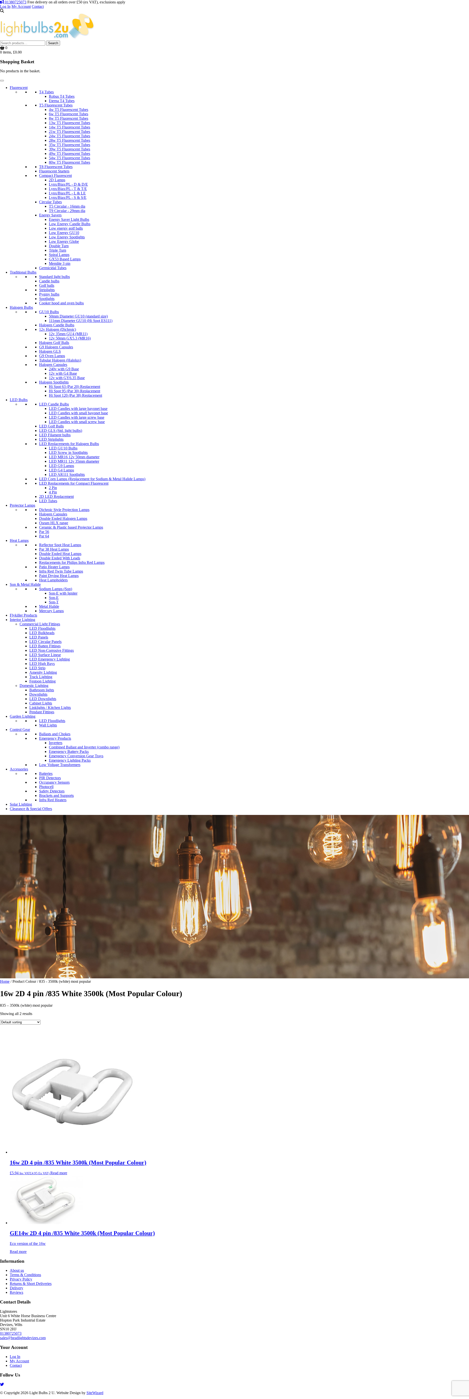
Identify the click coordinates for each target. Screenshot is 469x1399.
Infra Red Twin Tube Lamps (61, 571)
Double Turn (59, 246)
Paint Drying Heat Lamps (59, 576)
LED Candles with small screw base (77, 422)
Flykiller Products (23, 615)
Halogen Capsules (53, 365)
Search (53, 43)
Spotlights (46, 299)
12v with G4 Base (63, 373)
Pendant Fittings (41, 712)
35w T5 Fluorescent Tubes (69, 145)
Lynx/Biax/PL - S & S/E (67, 197)
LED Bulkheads (41, 633)
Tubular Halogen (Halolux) (60, 360)
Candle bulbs (49, 281)
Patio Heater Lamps (54, 567)
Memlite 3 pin (59, 263)
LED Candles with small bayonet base (78, 413)
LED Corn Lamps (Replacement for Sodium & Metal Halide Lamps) (92, 479)
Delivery (16, 1288)
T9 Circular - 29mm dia (67, 211)
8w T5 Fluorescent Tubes (68, 118)
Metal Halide (49, 606)
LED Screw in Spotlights (68, 452)
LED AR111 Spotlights (67, 474)
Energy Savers (50, 215)
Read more (58, 1173)
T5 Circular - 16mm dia (67, 206)
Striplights (47, 290)
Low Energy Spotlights (67, 237)
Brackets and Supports (56, 795)
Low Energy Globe (64, 241)
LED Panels (38, 637)
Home (5, 981)
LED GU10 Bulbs (63, 448)
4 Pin (53, 492)
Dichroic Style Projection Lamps (64, 510)
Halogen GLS (50, 351)
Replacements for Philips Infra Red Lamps (72, 562)
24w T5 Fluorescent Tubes (69, 136)
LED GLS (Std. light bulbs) (60, 430)
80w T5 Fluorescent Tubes (69, 162)
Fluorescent (19, 87)
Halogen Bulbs (21, 307)
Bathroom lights (41, 690)
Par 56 (44, 532)
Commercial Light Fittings (40, 624)
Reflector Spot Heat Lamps (60, 545)
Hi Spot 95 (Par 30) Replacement (74, 391)
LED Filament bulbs (55, 435)
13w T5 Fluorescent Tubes (69, 123)
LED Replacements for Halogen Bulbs (69, 444)
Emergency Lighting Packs (70, 760)
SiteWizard (94, 1393)
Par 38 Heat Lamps (54, 549)
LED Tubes (48, 501)
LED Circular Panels (45, 642)
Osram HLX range (53, 523)
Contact (38, 6)
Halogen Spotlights (54, 382)
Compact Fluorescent (55, 175)
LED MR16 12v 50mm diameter (74, 457)
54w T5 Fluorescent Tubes (69, 158)
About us (17, 1270)
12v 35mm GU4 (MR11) (68, 334)
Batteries (46, 773)
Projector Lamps (22, 505)
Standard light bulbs (54, 277)
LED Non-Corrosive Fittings (51, 650)
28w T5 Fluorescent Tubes (69, 140)
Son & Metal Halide (25, 584)
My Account (21, 6)
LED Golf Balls (51, 426)
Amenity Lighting (43, 672)
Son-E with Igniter (63, 593)
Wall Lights (48, 725)
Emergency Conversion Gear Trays (76, 756)
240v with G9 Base (64, 369)
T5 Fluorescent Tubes (56, 105)
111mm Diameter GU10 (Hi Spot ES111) (80, 321)
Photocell (46, 787)
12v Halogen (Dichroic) (57, 329)
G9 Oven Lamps (52, 356)
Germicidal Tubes (52, 268)
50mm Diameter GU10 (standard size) (78, 316)
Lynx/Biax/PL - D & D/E (68, 184)
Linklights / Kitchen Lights (50, 707)
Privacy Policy (21, 1279)
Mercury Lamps (51, 611)
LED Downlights (42, 699)
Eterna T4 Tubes (62, 101)
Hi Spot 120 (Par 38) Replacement (75, 395)
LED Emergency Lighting (49, 659)
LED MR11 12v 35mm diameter (74, 461)
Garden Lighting (22, 716)
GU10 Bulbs (49, 312)
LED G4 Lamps (61, 470)
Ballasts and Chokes (54, 734)
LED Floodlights (42, 628)
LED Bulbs (19, 400)
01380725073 (15, 2)
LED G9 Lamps (61, 466)
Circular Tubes (50, 202)
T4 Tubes (46, 92)
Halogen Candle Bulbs (56, 325)
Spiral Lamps (59, 255)
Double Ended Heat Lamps (60, 554)
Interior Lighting (22, 620)
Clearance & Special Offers (31, 809)
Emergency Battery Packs (69, 751)
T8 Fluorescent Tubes (56, 167)
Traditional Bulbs (23, 272)
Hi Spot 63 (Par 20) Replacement (74, 386)
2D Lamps (57, 180)
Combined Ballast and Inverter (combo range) (84, 747)
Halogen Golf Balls (54, 343)
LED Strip (37, 668)
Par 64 (44, 536)
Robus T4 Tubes (62, 96)
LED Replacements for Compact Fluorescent (73, 483)
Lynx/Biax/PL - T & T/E (68, 189)
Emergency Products (55, 738)
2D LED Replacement (56, 496)
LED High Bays (42, 664)
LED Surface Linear (45, 655)
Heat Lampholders (53, 580)
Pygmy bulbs (49, 294)
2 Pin (53, 488)
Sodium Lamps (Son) (55, 589)
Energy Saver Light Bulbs (69, 219)
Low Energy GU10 (64, 233)
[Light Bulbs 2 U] (47, 38)
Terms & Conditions (25, 1275)
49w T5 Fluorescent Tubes (69, 153)
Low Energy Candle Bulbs (69, 224)
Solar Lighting (21, 804)
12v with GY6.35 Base (67, 378)
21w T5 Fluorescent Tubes (69, 131)
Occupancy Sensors (54, 782)
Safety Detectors (51, 791)
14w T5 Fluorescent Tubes (69, 127)
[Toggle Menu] (2, 80)
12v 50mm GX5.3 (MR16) (70, 338)
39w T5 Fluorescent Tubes (69, 149)
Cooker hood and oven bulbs (61, 303)
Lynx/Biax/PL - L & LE (67, 193)
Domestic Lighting (34, 685)
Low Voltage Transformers (59, 765)
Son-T (54, 602)
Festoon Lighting (42, 681)
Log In (5, 6)
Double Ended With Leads (59, 558)
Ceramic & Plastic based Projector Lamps (71, 527)
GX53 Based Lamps (65, 259)
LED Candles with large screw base (76, 417)
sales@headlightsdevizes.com (23, 1338)
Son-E (54, 598)
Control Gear (20, 729)
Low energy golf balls (66, 228)
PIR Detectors (50, 778)
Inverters (55, 743)
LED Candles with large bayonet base (78, 408)
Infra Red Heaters (52, 800)
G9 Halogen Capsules (56, 347)
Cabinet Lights (40, 703)
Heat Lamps (19, 540)
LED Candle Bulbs (54, 404)
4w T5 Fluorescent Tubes (68, 109)
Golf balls (46, 285)
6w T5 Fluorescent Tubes (68, 114)
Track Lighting (40, 677)
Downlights (38, 694)
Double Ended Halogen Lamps (63, 518)
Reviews (16, 1292)
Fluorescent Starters (54, 171)
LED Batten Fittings (45, 646)
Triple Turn (57, 250)
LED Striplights (51, 439)
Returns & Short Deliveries (31, 1284)
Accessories (19, 769)
